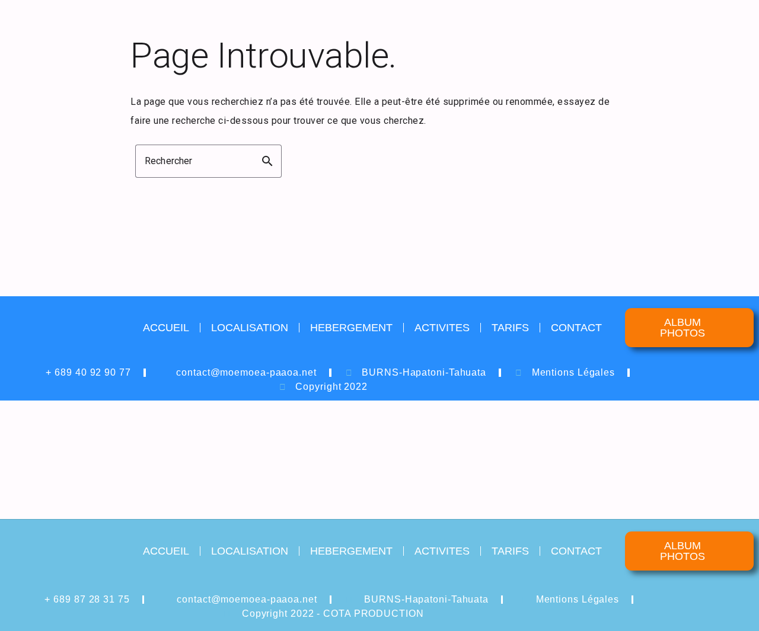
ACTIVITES (442, 328)
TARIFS (510, 328)
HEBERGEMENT (351, 328)
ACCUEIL (166, 328)
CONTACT (576, 328)
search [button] (267, 161)
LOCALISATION (249, 328)
